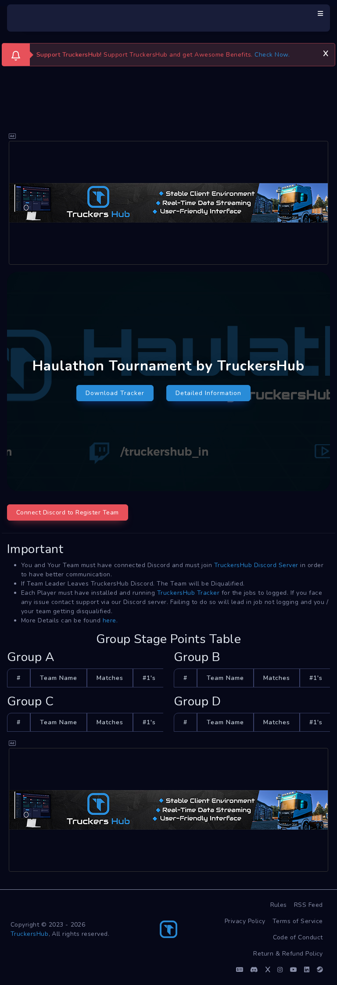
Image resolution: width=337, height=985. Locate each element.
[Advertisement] (168, 202)
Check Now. (272, 54)
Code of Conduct (298, 937)
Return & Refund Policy (288, 953)
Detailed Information (208, 393)
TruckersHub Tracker (188, 593)
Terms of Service (297, 921)
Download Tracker (115, 393)
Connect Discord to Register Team (67, 512)
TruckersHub (30, 934)
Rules (278, 905)
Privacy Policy (245, 921)
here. (110, 620)
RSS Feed (308, 905)
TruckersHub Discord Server (256, 565)
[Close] (325, 52)
